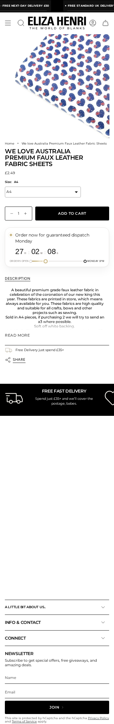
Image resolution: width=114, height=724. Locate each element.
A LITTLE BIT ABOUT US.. (25, 607)
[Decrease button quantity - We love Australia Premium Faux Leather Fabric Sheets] (10, 214)
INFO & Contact (23, 622)
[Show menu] (8, 23)
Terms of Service (24, 721)
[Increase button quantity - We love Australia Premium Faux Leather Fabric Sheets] (26, 214)
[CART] (105, 23)
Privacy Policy (98, 718)
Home (9, 143)
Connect (15, 638)
